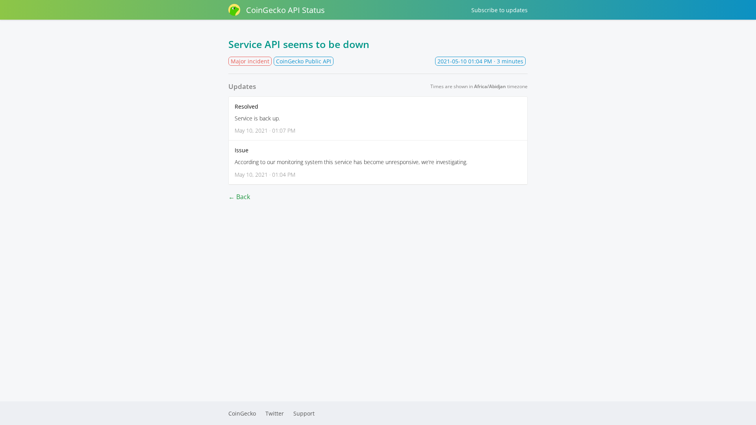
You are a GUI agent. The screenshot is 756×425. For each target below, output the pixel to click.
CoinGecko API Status (285, 10)
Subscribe (499, 10)
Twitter (274, 413)
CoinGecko (242, 413)
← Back (239, 196)
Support (304, 413)
